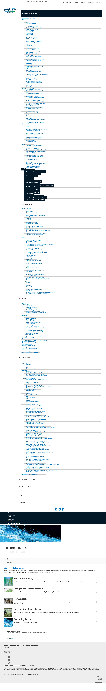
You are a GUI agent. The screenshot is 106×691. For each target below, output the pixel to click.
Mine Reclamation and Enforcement (35, 270)
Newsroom (22, 499)
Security (100, 679)
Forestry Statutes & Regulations (34, 263)
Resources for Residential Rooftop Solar (36, 314)
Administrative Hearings (29, 479)
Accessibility (98, 682)
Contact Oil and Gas (31, 286)
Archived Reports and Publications (30, 474)
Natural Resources (27, 204)
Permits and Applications (32, 401)
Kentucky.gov (36, 674)
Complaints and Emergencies (33, 130)
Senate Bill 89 (29, 143)
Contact (98, 2)
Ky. (1, 0)
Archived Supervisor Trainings (33, 236)
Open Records (90, 2)
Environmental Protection (29, 13)
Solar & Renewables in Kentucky (34, 112)
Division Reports (30, 67)
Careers (76, 2)
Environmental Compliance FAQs (34, 93)
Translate (31, 665)
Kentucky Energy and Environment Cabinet (38, 1)
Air (23, 19)
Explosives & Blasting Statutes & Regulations (37, 280)
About (70, 2)
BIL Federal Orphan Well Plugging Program (36, 293)
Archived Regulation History (33, 43)
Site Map (99, 677)
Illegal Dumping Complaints (32, 167)
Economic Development (14, 523)
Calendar (83, 2)
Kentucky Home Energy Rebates (30, 352)
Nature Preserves (27, 357)
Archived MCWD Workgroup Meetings (35, 199)
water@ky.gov (12, 638)
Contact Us (7, 652)
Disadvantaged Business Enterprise (35, 122)
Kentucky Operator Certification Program (36, 90)
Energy (24, 298)
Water (23, 169)
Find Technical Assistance (28, 337)
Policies (100, 678)
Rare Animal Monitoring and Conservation (36, 375)
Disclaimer (99, 680)
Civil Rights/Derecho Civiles (11, 654)
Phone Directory (8, 651)
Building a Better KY (27, 486)
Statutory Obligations (31, 368)
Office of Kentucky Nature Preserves (31, 362)
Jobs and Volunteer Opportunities (34, 394)
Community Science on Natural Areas (35, 397)
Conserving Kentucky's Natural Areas (35, 379)
